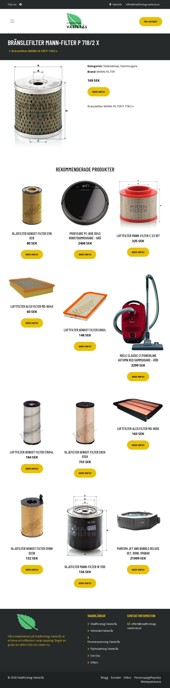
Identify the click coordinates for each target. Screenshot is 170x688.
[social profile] (20, 4)
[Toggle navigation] (12, 21)
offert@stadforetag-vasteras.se (143, 4)
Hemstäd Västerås (101, 631)
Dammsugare (128, 66)
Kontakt (116, 677)
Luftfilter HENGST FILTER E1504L (32, 452)
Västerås (117, 4)
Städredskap (111, 66)
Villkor (127, 677)
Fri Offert (150, 21)
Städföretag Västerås (103, 624)
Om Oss (95, 656)
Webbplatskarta (151, 682)
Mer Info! (98, 91)
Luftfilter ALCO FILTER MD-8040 (31, 306)
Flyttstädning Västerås (104, 649)
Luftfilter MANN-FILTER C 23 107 (138, 236)
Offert (94, 662)
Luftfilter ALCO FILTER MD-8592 (138, 428)
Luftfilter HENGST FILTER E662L (85, 330)
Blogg (104, 677)
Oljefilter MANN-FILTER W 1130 (85, 567)
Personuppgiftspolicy (147, 677)
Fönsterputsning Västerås (103, 642)
